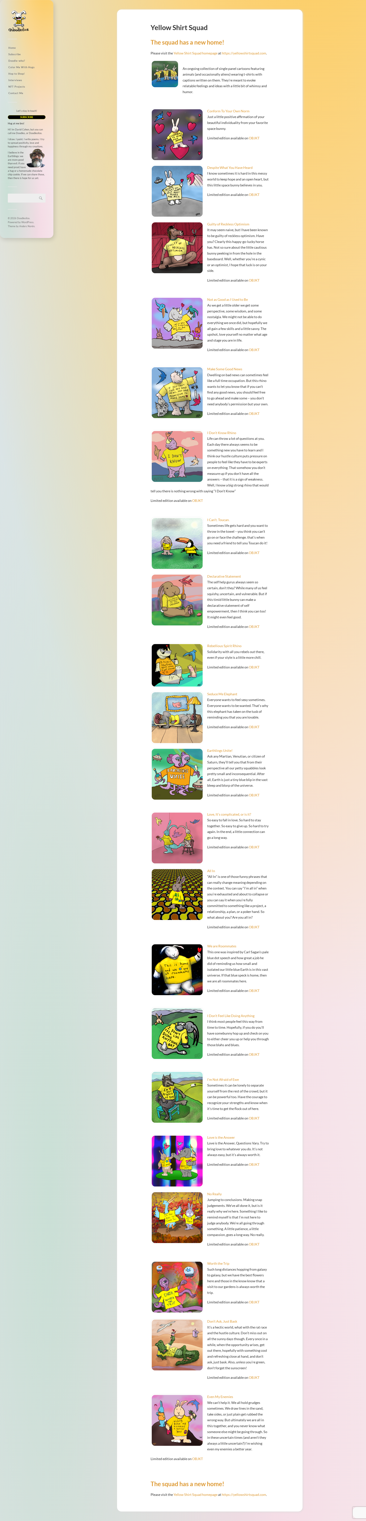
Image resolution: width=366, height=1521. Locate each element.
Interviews (15, 80)
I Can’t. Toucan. (218, 520)
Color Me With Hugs (21, 67)
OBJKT (254, 138)
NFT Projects (16, 86)
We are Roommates (221, 946)
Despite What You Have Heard (230, 167)
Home (12, 47)
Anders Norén (27, 226)
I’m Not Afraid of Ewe (223, 1079)
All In (211, 871)
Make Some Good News (224, 369)
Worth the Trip (218, 1263)
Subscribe (14, 54)
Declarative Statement (224, 576)
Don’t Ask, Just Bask (222, 1321)
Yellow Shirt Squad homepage (195, 53)
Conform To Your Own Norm (228, 111)
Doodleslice (23, 218)
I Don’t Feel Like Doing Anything (230, 1016)
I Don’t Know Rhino (221, 433)
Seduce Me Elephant (222, 694)
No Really (214, 1194)
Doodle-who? (16, 60)
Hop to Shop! (16, 73)
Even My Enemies (220, 1397)
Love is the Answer (221, 1137)
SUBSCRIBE (26, 117)
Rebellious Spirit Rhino (224, 646)
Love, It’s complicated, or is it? (229, 814)
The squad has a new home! (187, 42)
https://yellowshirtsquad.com (244, 53)
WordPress (27, 222)
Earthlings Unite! (220, 750)
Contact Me (15, 93)
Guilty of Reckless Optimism (228, 224)
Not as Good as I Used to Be (227, 299)
